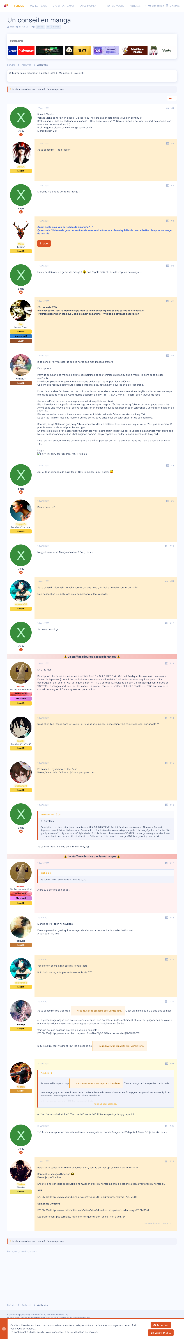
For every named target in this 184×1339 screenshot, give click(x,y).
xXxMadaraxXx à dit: (51, 814)
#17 (172, 863)
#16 (172, 804)
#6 (172, 301)
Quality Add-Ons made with (21, 1317)
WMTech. (66, 1317)
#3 (172, 185)
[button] (101, 6)
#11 (172, 581)
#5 (172, 265)
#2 (172, 143)
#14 (172, 718)
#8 (172, 465)
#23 (172, 1161)
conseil (40, 26)
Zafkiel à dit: (47, 1073)
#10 (172, 545)
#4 (172, 220)
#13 (172, 663)
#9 (172, 501)
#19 (172, 959)
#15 (172, 762)
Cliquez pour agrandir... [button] (105, 1104)
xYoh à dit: (46, 872)
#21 (172, 1063)
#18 (172, 917)
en (48, 26)
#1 (172, 108)
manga (56, 26)
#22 (172, 1126)
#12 (172, 623)
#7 (172, 355)
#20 (172, 1001)
